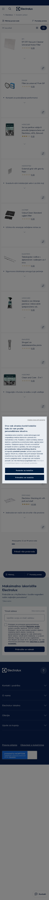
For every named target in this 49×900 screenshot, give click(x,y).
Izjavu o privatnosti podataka (26, 463)
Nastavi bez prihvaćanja (36, 420)
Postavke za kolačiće (24, 470)
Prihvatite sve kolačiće (24, 477)
